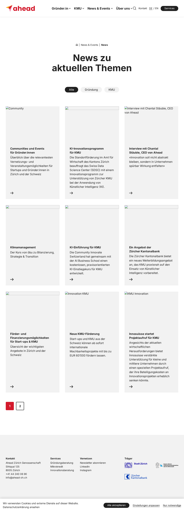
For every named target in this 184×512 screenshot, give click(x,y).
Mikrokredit (56, 466)
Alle (71, 89)
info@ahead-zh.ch (16, 477)
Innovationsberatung (62, 470)
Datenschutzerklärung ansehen (21, 507)
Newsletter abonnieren (93, 463)
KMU (78, 8)
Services (169, 8)
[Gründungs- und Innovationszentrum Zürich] (77, 45)
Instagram (85, 470)
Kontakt (143, 8)
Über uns (123, 8)
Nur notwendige (172, 505)
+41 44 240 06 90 (16, 474)
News (104, 45)
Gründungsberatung (61, 463)
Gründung (91, 89)
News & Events (99, 8)
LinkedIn (85, 466)
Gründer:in (60, 8)
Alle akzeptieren (116, 505)
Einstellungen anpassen (146, 505)
